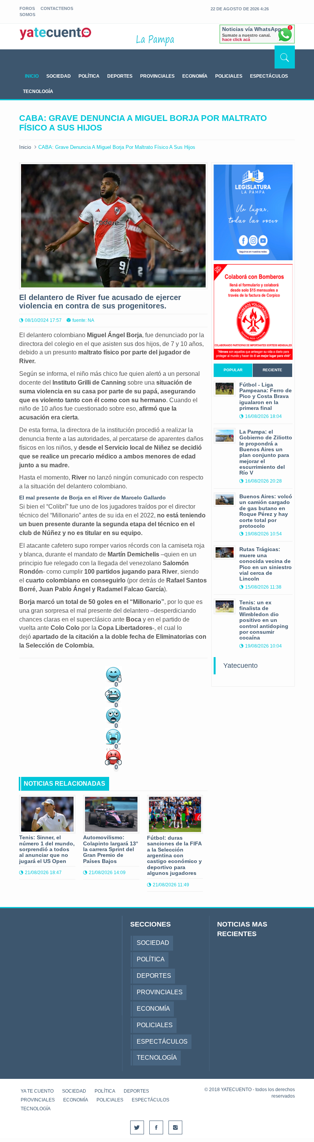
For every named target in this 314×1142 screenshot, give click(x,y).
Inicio (25, 147)
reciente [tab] (272, 370)
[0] (113, 674)
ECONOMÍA (195, 76)
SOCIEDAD (58, 76)
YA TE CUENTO (37, 1091)
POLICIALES (228, 76)
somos (27, 14)
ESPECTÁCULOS (269, 76)
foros (27, 8)
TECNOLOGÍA (38, 91)
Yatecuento (240, 665)
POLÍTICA (89, 76)
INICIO (32, 76)
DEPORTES (119, 76)
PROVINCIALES (157, 76)
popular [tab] (233, 370)
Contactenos (57, 8)
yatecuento (55, 37)
